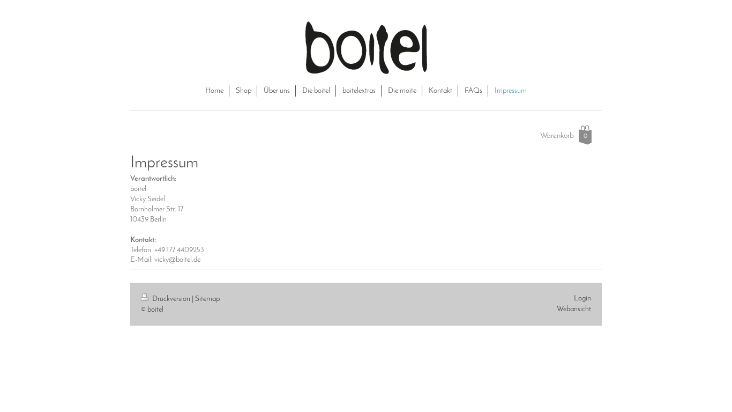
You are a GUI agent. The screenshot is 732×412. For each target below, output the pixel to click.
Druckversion (171, 299)
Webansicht (574, 309)
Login (582, 299)
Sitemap (207, 299)
